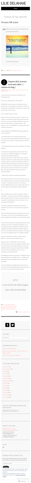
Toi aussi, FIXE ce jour (9, 22)
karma (7, 307)
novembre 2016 (7, 369)
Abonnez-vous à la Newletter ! (13, 455)
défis (11, 306)
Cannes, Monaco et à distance (10, 430)
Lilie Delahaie (13, 3)
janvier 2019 (6, 366)
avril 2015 (5, 390)
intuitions (3, 307)
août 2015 (5, 383)
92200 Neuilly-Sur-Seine (9, 428)
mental (13, 307)
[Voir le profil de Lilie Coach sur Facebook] (3, 447)
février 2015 (6, 395)
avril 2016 (5, 373)
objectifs (3, 309)
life (10, 307)
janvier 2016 (6, 378)
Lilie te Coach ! (4, 91)
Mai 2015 (5, 388)
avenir (4, 304)
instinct (15, 306)
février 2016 (6, 376)
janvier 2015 (6, 397)
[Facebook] (7, 325)
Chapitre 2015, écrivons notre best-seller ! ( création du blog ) (14, 84)
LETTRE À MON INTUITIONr (9, 348)
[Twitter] (13, 325)
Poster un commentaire (23, 312)
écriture (8, 304)
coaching (7, 306)
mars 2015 (5, 392)
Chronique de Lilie (23, 90)
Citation (5, 70)
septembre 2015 (7, 380)
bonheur (13, 304)
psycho (8, 309)
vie (2, 310)
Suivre (6, 467)
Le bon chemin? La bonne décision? (12, 355)
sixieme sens (13, 309)
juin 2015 (5, 385)
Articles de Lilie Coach (12, 90)
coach (2, 306)
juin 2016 (5, 371)
